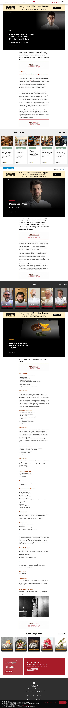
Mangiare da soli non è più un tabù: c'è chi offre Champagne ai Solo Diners (47, 154)
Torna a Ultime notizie (9, 168)
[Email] (63, 169)
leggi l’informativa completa (26, 705)
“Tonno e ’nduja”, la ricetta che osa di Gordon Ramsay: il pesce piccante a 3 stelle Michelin (20, 645)
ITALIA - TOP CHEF (7, 306)
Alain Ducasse (45, 304)
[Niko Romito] (34, 298)
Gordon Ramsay (59, 304)
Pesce (21, 649)
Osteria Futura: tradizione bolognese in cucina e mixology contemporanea (33, 153)
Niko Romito (31, 304)
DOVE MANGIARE (14, 2)
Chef (10, 30)
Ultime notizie (10, 12)
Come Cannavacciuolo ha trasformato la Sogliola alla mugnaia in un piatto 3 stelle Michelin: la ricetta (60, 644)
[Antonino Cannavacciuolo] (21, 298)
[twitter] (59, 2)
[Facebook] (59, 169)
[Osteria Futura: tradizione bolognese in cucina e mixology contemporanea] (34, 141)
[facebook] (52, 2)
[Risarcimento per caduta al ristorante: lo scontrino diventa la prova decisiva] (61, 141)
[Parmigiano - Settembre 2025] (34, 7)
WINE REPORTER (23, 2)
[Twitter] (62, 169)
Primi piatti (11, 339)
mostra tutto (62, 132)
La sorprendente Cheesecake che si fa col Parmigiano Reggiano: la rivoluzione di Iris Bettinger (6, 645)
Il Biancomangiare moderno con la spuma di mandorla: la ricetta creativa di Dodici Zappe (33, 645)
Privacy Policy (38, 699)
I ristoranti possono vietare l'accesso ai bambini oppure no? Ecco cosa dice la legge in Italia (20, 155)
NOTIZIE (8, 2)
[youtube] (56, 2)
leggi (4, 162)
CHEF (19, 2)
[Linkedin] (60, 169)
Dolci (7, 649)
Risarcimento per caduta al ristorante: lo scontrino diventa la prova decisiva (60, 154)
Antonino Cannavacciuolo (19, 304)
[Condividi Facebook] (14, 45)
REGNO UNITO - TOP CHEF (61, 306)
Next (64, 145)
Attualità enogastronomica (7, 148)
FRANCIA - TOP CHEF (47, 306)
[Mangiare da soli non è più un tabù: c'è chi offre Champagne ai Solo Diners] (47, 141)
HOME (5, 2)
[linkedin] (37, 695)
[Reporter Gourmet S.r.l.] (34, 2)
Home (5, 12)
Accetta (63, 702)
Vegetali (47, 649)
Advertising (29, 699)
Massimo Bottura (6, 304)
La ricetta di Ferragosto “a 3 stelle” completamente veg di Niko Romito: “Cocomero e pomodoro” (46, 644)
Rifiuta (55, 702)
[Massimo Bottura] (7, 298)
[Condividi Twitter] (16, 45)
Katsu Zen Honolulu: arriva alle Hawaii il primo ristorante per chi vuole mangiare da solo (7, 155)
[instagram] (54, 2)
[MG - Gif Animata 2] (34, 65)
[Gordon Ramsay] (61, 298)
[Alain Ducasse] (47, 298)
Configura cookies (48, 702)
